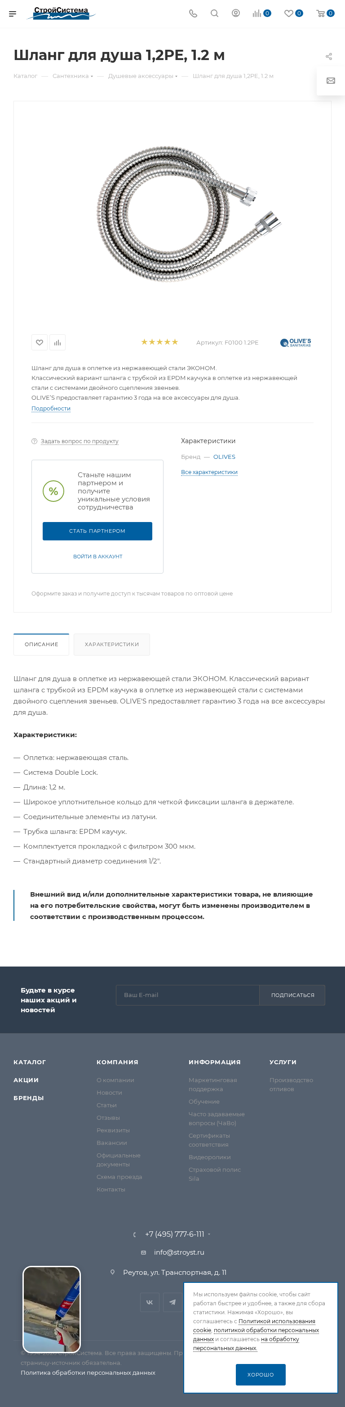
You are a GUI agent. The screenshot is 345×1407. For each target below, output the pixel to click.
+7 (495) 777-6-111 (174, 1234)
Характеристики (112, 644)
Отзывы (108, 1117)
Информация (215, 1062)
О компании (115, 1079)
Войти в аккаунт (97, 556)
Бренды (28, 1097)
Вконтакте (149, 1302)
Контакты (111, 1189)
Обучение (204, 1101)
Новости (109, 1092)
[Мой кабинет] (236, 14)
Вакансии (112, 1142)
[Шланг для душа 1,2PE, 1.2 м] (187, 214)
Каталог (29, 1062)
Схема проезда (119, 1176)
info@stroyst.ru (179, 1252)
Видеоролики (210, 1157)
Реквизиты (113, 1130)
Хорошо (261, 1375)
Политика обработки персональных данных (88, 1372)
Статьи (107, 1105)
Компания (117, 1062)
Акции (26, 1079)
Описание (41, 644)
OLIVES (224, 456)
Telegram (172, 1302)
